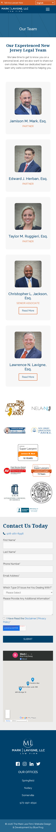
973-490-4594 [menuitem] (28, 802)
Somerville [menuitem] (28, 795)
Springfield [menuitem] (28, 780)
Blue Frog (38, 827)
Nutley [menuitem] (28, 787)
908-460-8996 (15, 533)
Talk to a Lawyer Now (13, 3)
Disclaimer (30, 618)
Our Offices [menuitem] (28, 772)
